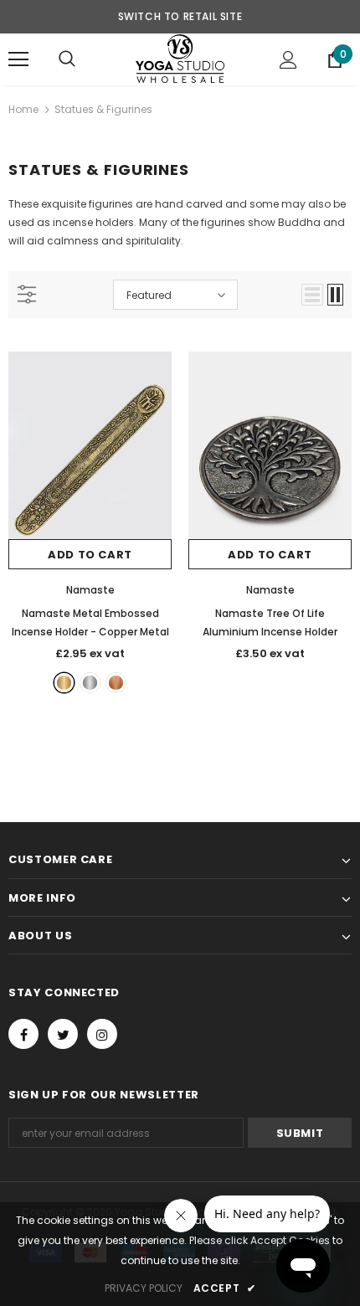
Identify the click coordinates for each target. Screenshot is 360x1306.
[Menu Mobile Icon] (18, 59)
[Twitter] (63, 1034)
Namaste (90, 590)
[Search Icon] (67, 59)
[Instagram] (102, 1034)
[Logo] (180, 58)
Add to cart (90, 555)
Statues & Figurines (103, 109)
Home (23, 109)
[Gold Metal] (64, 682)
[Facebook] (23, 1034)
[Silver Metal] (90, 682)
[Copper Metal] (116, 682)
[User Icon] (288, 60)
